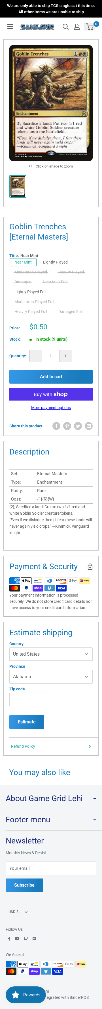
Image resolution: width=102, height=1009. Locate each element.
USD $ (13, 912)
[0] (90, 27)
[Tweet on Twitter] (78, 426)
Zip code (17, 689)
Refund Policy (23, 746)
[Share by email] (89, 426)
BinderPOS (79, 997)
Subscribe (24, 885)
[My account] (77, 27)
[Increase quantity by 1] (66, 356)
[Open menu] (10, 26)
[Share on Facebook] (56, 426)
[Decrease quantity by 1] (36, 356)
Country (16, 644)
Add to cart (51, 376)
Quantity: (17, 356)
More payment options (51, 407)
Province (17, 666)
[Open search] (66, 27)
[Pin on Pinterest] (67, 426)
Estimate (27, 722)
